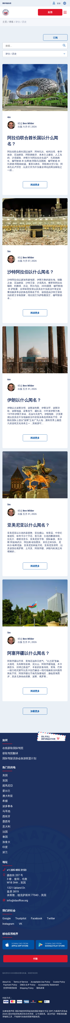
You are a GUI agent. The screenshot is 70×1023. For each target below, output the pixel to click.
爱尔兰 (6, 790)
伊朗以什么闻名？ (24, 400)
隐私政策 (40, 988)
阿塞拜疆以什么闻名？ (28, 653)
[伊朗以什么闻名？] (35, 349)
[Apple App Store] (18, 944)
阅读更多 (35, 184)
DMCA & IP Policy (27, 985)
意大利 (6, 826)
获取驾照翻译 (10, 753)
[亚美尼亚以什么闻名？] (35, 474)
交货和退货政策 (10, 988)
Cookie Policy (59, 982)
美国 (5, 775)
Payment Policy (10, 985)
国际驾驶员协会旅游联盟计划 (19, 758)
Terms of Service (21, 982)
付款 (35, 958)
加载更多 (35, 711)
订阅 (55, 37)
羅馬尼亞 (7, 785)
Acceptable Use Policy (40, 982)
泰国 (5, 836)
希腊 (5, 800)
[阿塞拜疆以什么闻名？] (35, 602)
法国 (5, 831)
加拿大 (6, 842)
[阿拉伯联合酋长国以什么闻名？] (35, 87)
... (13, 170)
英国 (5, 780)
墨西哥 (6, 821)
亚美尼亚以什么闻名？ (28, 525)
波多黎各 (7, 806)
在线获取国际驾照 (12, 748)
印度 (5, 847)
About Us (6, 982)
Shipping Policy (27, 988)
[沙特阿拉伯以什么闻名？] (35, 221)
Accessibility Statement (48, 985)
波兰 (5, 852)
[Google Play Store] (52, 944)
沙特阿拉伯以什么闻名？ (30, 271)
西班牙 (6, 816)
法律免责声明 (8, 1011)
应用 (50, 12)
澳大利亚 (7, 795)
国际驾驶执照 (6, 3)
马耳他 (6, 811)
